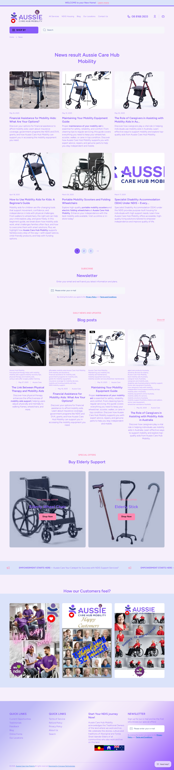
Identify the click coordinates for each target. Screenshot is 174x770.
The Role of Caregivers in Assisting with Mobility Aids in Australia (146, 416)
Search (52, 734)
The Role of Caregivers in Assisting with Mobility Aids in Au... (139, 120)
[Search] (43, 30)
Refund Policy (55, 722)
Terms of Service (57, 719)
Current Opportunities (20, 719)
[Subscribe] (121, 290)
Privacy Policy (55, 726)
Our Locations (16, 738)
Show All (160, 320)
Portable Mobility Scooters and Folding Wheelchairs (86, 201)
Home (12, 37)
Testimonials (15, 722)
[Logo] (27, 16)
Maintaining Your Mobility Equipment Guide (85, 120)
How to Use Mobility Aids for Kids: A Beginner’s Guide (32, 201)
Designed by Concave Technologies (62, 766)
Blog (12, 730)
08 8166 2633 (140, 16)
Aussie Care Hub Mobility (25, 766)
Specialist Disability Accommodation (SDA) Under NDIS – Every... (137, 201)
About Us (53, 730)
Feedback (14, 726)
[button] (163, 16)
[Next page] (97, 251)
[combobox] (102, 30)
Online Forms (16, 734)
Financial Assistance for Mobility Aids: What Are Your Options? (33, 120)
